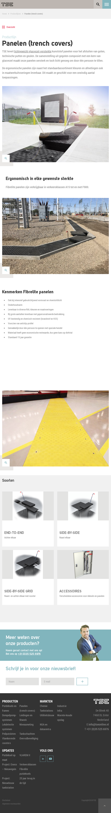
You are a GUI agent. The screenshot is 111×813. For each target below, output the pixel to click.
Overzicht (11, 27)
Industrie (61, 706)
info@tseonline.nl (99, 724)
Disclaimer (6, 800)
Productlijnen (15, 13)
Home (4, 13)
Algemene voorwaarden (11, 803)
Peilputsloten (9, 733)
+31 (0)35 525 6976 (29, 654)
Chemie (43, 706)
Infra (59, 710)
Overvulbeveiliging (29, 738)
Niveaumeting (27, 724)
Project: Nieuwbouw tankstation (8, 783)
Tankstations (46, 710)
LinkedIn (43, 759)
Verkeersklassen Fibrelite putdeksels (28, 769)
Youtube (50, 759)
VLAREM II (25, 755)
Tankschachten (27, 733)
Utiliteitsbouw (47, 715)
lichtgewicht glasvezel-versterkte (32, 51)
